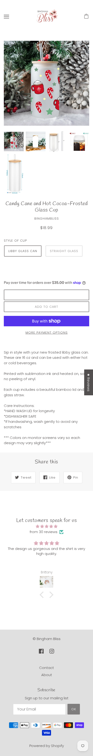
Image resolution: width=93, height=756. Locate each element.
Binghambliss (46, 218)
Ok (73, 709)
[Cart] (87, 16)
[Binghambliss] (46, 16)
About (46, 674)
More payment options (47, 332)
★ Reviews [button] (88, 382)
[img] (46, 526)
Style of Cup (15, 240)
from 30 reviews (43, 531)
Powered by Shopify (46, 745)
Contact (46, 667)
